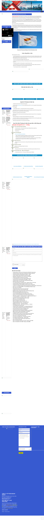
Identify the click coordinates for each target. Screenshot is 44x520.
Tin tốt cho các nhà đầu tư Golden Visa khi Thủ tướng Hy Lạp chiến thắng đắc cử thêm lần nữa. (27, 285)
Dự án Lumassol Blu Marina (17, 166)
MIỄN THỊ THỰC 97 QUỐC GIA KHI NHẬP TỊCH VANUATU (21, 311)
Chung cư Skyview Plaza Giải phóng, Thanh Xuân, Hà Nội (21, 275)
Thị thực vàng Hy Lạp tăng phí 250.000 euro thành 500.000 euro (22, 307)
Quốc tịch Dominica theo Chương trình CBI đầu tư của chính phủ (22, 310)
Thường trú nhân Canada (9, 508)
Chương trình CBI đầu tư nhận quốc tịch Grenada (20, 277)
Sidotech (3, 511)
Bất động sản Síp (20, 105)
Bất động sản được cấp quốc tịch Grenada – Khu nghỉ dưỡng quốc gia (23, 290)
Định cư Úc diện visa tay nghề (17, 319)
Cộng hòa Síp (23, 244)
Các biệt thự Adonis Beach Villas (28, 166)
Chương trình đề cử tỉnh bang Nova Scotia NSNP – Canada (22, 279)
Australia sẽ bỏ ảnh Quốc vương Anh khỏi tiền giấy (20, 289)
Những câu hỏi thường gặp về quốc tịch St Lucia (20, 291)
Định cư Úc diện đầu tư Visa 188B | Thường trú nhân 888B (21, 321)
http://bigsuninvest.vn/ (7, 498)
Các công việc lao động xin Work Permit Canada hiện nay (21, 318)
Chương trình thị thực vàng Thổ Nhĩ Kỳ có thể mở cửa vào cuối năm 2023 (24, 284)
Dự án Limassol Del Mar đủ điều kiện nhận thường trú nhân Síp (22, 314)
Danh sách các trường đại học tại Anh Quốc (19, 315)
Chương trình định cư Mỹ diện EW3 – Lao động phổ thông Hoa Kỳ (23, 306)
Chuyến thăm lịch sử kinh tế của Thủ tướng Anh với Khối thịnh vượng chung (24, 272)
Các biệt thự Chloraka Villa (39, 166)
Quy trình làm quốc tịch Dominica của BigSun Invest (21, 308)
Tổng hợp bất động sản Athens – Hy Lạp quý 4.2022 (21, 302)
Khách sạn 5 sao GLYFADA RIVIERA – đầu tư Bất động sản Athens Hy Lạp (24, 286)
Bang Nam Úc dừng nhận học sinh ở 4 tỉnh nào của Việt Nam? (22, 276)
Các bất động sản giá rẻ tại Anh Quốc (18, 305)
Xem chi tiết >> (9, 115)
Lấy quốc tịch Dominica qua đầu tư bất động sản (20, 309)
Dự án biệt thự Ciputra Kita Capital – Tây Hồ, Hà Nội (20, 317)
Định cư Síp (31, 244)
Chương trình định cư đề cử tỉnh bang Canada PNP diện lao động (22, 280)
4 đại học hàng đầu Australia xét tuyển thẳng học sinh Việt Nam (22, 293)
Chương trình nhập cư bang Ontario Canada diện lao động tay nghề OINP (24, 273)
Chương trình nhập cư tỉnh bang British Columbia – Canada (22, 274)
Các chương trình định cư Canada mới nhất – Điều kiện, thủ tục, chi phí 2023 (24, 282)
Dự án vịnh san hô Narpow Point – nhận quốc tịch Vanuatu (21, 316)
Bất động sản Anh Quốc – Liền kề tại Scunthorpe (20, 303)
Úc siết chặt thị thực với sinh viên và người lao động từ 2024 (22, 278)
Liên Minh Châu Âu (36, 244)
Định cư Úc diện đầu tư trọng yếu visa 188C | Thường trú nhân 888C (23, 320)
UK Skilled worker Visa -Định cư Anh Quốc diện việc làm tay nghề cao (23, 313)
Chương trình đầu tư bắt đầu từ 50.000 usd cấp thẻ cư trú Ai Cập (22, 283)
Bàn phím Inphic (7, 511)
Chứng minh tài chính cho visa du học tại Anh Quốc (20, 288)
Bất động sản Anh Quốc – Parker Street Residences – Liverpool (22, 304)
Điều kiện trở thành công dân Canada (18, 281)
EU (33, 244)
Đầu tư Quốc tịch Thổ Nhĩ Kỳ (17, 287)
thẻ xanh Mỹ (3, 508)
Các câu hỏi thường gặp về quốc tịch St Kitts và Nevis (21, 292)
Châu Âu (20, 244)
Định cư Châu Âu (27, 244)
